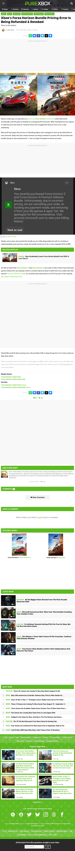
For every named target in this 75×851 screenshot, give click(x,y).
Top (5, 737)
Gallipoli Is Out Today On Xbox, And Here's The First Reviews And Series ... (34, 717)
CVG (50, 835)
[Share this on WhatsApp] (30, 35)
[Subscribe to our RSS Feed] (13, 815)
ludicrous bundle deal (41, 119)
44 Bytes (48, 824)
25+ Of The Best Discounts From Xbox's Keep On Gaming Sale (31, 721)
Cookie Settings (39, 741)
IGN (71, 831)
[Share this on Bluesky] (34, 35)
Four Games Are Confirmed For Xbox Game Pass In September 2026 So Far (35, 726)
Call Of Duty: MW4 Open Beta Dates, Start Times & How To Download (32, 730)
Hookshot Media (14, 824)
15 (42, 398)
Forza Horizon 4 (23, 268)
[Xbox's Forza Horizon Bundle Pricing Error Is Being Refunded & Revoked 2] (37, 206)
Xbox (9, 14)
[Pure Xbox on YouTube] (21, 815)
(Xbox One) (11, 377)
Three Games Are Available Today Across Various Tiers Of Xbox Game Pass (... (36, 708)
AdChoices (57, 824)
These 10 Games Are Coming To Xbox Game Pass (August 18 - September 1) (35, 704)
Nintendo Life (13, 831)
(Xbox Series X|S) (13, 379)
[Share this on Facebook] (38, 35)
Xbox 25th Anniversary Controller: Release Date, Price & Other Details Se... (35, 695)
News (3, 14)
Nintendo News (62, 831)
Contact (45, 737)
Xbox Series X (39, 14)
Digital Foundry (49, 831)
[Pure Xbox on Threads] (54, 815)
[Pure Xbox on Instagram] (45, 815)
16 (13, 629)
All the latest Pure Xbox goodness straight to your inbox (37, 842)
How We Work (26, 737)
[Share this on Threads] (46, 35)
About (11, 737)
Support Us (37, 737)
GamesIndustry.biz (40, 835)
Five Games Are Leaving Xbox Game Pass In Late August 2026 (30, 713)
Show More (37, 802)
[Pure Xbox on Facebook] (62, 815)
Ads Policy (20, 741)
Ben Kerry (10, 30)
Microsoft (17, 14)
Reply (44, 482)
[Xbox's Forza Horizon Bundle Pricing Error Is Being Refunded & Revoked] (37, 94)
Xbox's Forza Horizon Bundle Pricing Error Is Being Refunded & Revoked (36, 20)
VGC (29, 835)
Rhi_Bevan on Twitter (11, 236)
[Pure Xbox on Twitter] (29, 815)
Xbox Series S (49, 14)
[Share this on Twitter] (42, 35)
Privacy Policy (55, 737)
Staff (17, 737)
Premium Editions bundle (16, 274)
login (40, 517)
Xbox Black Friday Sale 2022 (11, 277)
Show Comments (38, 497)
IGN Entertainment (32, 824)
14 (13, 617)
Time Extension (36, 831)
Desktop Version (52, 741)
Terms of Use (67, 737)
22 (13, 654)
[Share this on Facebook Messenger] (50, 35)
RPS (55, 835)
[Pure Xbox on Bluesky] (37, 815)
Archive (29, 741)
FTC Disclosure (65, 364)
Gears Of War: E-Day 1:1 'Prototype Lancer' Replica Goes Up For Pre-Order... (35, 700)
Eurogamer (22, 835)
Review (13, 385)
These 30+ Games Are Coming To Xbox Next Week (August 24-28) (33, 691)
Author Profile (34, 482)
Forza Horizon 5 (27, 14)
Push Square (24, 831)
